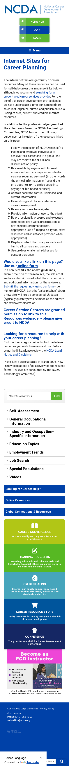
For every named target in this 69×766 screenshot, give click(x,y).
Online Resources (18, 500)
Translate (32, 762)
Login (37, 37)
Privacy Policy (47, 708)
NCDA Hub (37, 21)
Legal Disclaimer (29, 708)
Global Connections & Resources (28, 511)
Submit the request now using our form (29, 286)
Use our (21, 265)
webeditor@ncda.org (18, 720)
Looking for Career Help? (23, 489)
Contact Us (13, 708)
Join (37, 29)
